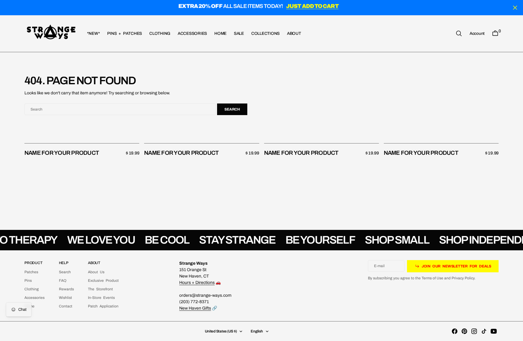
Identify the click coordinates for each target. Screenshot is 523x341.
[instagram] (474, 331)
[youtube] (494, 331)
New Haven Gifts (195, 308)
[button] (477, 33)
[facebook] (454, 331)
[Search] (459, 33)
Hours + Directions (197, 282)
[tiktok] (484, 331)
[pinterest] (464, 331)
